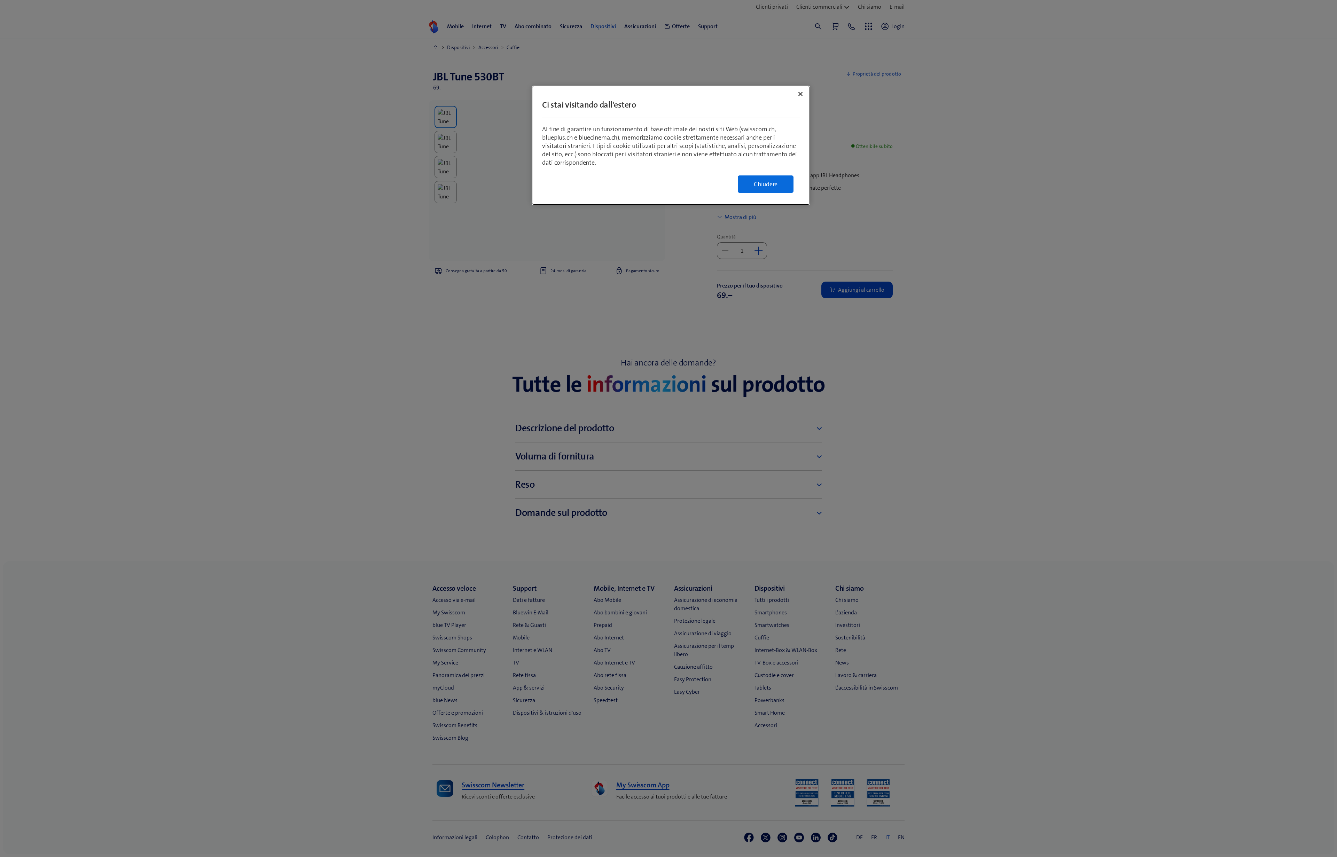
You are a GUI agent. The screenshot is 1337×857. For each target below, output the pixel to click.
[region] (671, 145)
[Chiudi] (800, 94)
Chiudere (765, 184)
